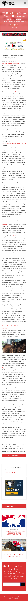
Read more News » (14, 455)
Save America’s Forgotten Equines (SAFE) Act (14, 143)
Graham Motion (17, 236)
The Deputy (5, 224)
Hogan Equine (5, 368)
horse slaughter (13, 92)
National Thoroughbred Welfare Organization (10, 327)
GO (22, 584)
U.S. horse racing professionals (10, 63)
